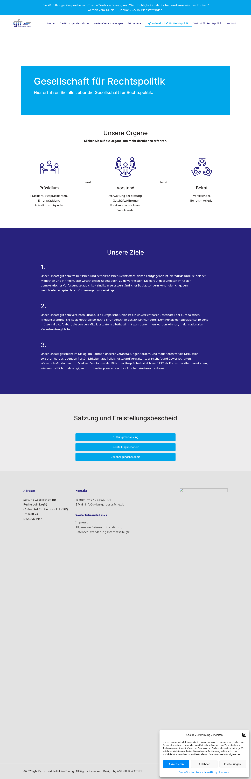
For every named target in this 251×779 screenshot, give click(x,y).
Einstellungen (232, 764)
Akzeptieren (176, 764)
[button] (244, 734)
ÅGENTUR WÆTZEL (129, 771)
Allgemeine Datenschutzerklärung (98, 527)
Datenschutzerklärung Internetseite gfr (102, 532)
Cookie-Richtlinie (186, 772)
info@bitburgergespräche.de (104, 504)
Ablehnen (204, 764)
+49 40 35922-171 (99, 500)
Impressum (224, 772)
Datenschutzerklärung (206, 772)
